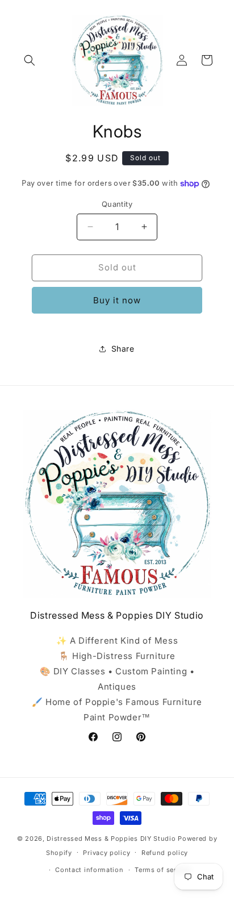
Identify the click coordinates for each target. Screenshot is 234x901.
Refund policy (164, 853)
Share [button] (123, 348)
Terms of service (162, 870)
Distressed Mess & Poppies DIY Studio (112, 838)
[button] (29, 60)
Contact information (89, 870)
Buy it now (117, 300)
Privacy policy (106, 853)
